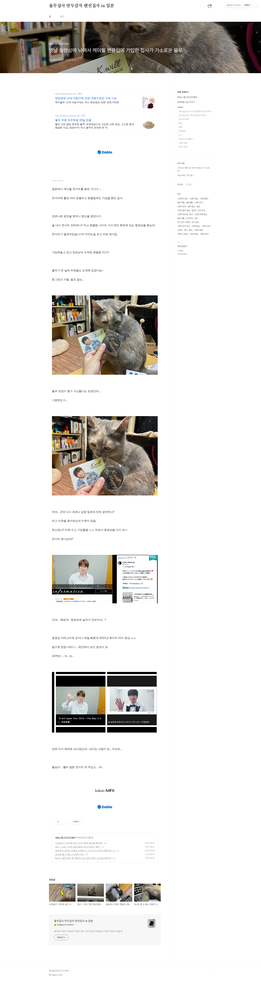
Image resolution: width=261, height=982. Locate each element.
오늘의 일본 (183, 143)
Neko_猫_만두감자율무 (65, 837)
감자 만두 (201, 210)
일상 (180, 123)
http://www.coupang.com (67, 115)
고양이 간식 (198, 202)
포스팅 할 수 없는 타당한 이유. (69, 854)
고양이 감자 (181, 206)
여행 (180, 127)
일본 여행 (180, 202)
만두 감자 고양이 (183, 222)
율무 (190, 230)
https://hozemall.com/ (66, 93)
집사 (191, 214)
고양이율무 (204, 198)
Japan (180, 107)
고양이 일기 (204, 234)
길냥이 (194, 210)
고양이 (179, 230)
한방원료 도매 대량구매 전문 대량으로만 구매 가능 (86, 98)
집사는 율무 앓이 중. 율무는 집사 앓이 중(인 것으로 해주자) (83, 858)
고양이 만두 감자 (183, 226)
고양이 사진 (205, 226)
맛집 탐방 (182, 131)
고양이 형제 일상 (200, 214)
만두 (185, 230)
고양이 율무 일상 (183, 210)
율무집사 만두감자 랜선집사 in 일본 (81, 6)
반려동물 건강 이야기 (186, 102)
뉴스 (180, 135)
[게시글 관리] (66, 822)
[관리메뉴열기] (255, 5)
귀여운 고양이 (182, 234)
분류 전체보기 (183, 92)
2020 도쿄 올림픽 (186, 139)
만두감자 (189, 218)
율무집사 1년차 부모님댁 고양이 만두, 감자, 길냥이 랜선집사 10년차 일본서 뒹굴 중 (88, 931)
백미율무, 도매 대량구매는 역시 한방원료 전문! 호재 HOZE (87, 102)
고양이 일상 (193, 198)
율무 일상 (191, 206)
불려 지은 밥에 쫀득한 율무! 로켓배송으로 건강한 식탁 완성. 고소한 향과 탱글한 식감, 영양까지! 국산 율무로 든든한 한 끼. (94, 126)
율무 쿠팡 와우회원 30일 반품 (73, 120)
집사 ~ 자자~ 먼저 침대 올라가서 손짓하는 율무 (77, 846)
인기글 (188, 184)
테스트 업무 (183, 147)
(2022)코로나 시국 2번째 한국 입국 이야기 (195, 111)
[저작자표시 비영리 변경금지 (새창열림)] (86, 822)
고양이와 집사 (182, 198)
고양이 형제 (198, 230)
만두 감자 (195, 222)
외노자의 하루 (184, 119)
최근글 (180, 184)
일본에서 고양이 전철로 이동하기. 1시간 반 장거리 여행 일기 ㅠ (85, 850)
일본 (198, 206)
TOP (209, 971)
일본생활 (189, 202)
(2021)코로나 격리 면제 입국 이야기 (192, 115)
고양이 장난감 (182, 214)
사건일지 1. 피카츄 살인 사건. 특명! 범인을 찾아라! (79, 843)
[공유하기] (62, 822)
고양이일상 (196, 226)
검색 (202, 6)
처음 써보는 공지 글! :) (185, 175)
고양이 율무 (193, 234)
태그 (62, 16)
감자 (196, 218)
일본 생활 (180, 218)
